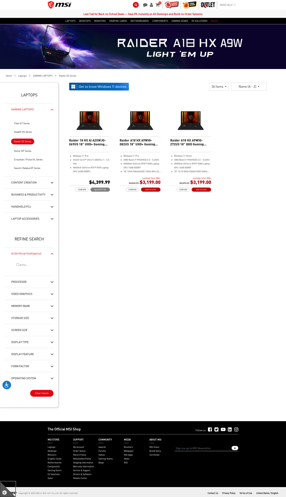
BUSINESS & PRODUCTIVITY (28, 194)
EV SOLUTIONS (199, 21)
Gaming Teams (105, 458)
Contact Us (213, 493)
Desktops (52, 451)
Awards (102, 447)
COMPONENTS (160, 21)
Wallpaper (129, 451)
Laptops (22, 75)
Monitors (52, 454)
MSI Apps (128, 454)
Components (54, 466)
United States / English (267, 493)
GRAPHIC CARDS (118, 21)
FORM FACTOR (20, 366)
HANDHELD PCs (21, 206)
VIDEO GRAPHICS (21, 293)
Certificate (154, 454)
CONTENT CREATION (24, 182)
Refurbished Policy (82, 458)
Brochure (128, 447)
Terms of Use (246, 493)
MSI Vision (154, 447)
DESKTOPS (85, 21)
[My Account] (151, 4)
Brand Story (155, 451)
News (126, 458)
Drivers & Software (82, 474)
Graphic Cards (54, 458)
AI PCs (22, 265)
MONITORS (100, 21)
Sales (50, 478)
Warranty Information (83, 466)
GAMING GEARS (180, 21)
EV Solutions (54, 474)
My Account (78, 447)
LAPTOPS (70, 21)
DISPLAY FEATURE (22, 354)
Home (9, 75)
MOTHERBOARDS (140, 21)
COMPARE (82, 190)
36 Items (218, 86)
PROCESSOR (18, 281)
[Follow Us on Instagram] (236, 429)
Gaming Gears (54, 470)
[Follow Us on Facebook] (210, 429)
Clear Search (42, 393)
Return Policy (79, 454)
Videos (101, 454)
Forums (102, 451)
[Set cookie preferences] (8, 489)
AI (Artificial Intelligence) (26, 253)
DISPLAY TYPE (20, 342)
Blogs (101, 462)
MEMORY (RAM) (20, 305)
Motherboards (54, 462)
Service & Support (81, 470)
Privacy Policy (228, 493)
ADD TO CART (150, 190)
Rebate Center (80, 478)
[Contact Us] (144, 4)
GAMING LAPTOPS (43, 75)
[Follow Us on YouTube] (223, 429)
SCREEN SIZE (19, 330)
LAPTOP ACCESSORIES (25, 218)
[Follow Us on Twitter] (216, 429)
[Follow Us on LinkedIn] (230, 429)
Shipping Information (83, 462)
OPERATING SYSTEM (23, 378)
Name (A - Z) (248, 86)
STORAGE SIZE (20, 318)
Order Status (79, 451)
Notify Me (101, 190)
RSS (126, 462)
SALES (214, 21)
